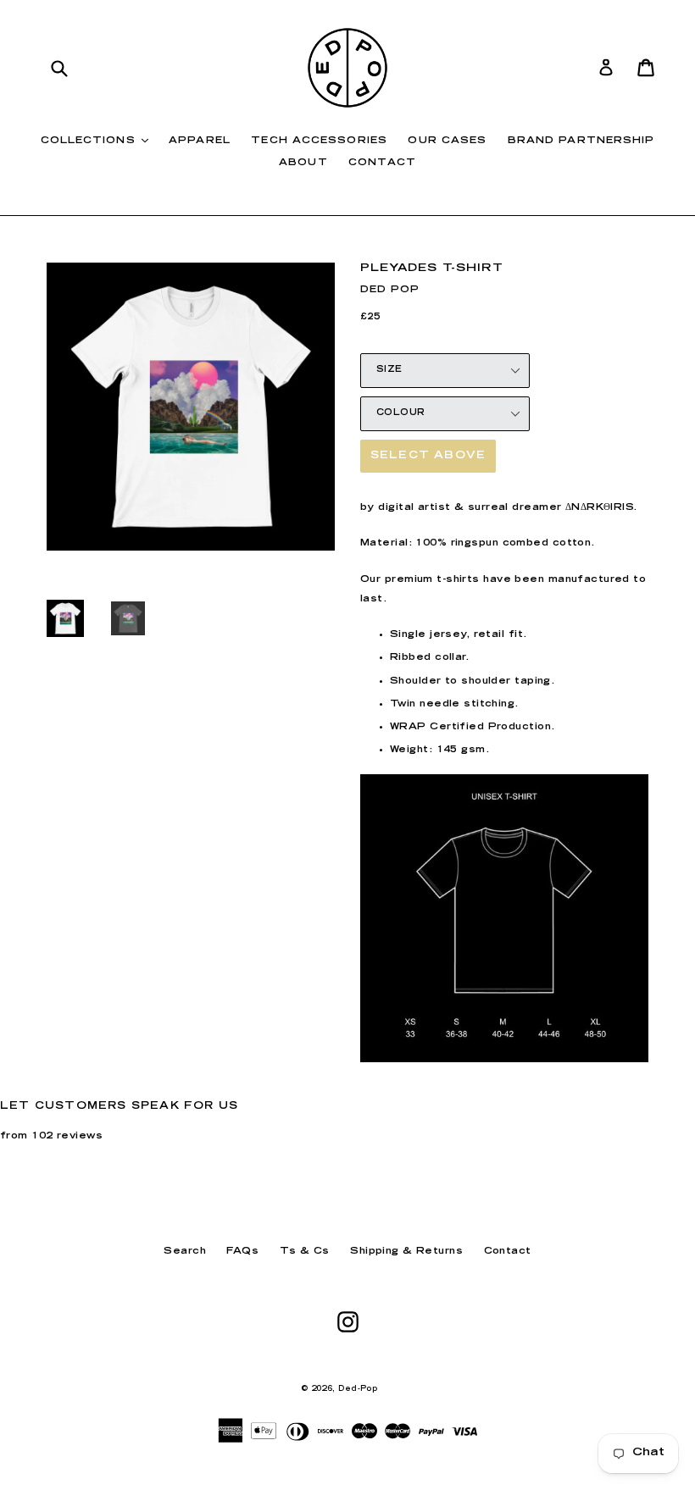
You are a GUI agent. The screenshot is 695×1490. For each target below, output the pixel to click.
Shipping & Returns (406, 1251)
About (303, 163)
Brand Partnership (581, 141)
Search (185, 1251)
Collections (99, 141)
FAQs (242, 1251)
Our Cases (447, 141)
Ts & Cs (305, 1251)
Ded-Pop (357, 1389)
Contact (382, 163)
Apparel (200, 141)
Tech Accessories (319, 141)
